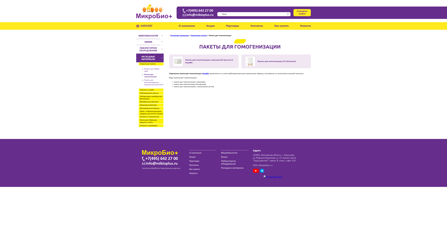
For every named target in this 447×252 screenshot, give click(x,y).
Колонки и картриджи (148, 126)
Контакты (257, 26)
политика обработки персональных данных (161, 168)
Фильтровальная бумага (149, 108)
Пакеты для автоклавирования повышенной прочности (153, 82)
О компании (187, 26)
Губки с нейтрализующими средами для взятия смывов (151, 112)
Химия (148, 42)
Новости (305, 26)
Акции (210, 26)
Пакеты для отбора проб (151, 70)
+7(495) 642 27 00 (199, 11)
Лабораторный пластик (149, 93)
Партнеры (232, 26)
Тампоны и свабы (147, 90)
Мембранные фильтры (149, 102)
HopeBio (205, 74)
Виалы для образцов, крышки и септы (148, 121)
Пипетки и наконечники (149, 117)
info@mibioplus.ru (199, 15)
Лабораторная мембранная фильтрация (151, 98)
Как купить (281, 26)
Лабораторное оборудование (148, 49)
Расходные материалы (148, 57)
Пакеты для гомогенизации (150, 76)
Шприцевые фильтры (148, 105)
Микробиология (148, 36)
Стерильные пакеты (148, 64)
